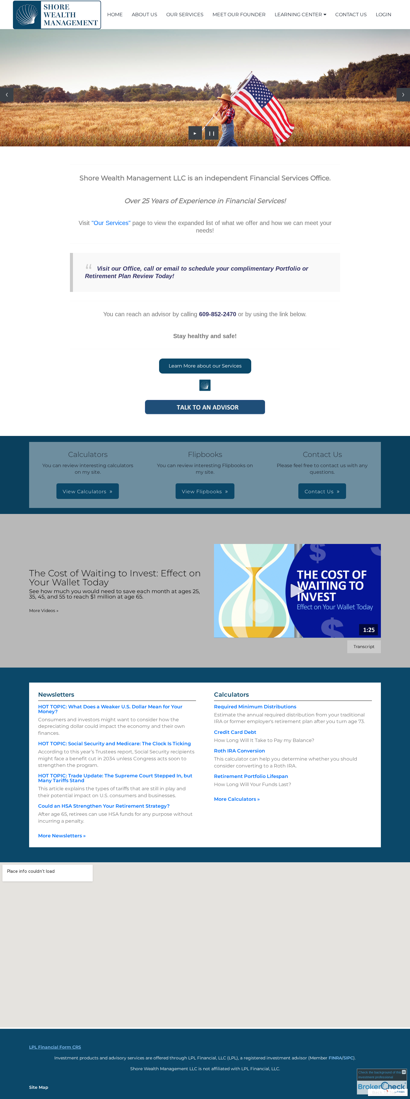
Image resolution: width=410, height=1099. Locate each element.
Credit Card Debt (235, 732)
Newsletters (56, 694)
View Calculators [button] (85, 491)
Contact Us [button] (319, 491)
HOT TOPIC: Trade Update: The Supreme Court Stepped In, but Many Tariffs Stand (115, 778)
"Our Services (110, 223)
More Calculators (237, 799)
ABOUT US (144, 14)
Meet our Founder (239, 14)
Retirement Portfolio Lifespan (251, 776)
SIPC (348, 1058)
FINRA (335, 1058)
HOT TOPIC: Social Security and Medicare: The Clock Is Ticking (114, 743)
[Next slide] (403, 94)
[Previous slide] (7, 94)
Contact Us (351, 14)
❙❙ (212, 133)
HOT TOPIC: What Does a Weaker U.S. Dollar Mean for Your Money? (110, 709)
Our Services (184, 14)
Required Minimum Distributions (255, 707)
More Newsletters (62, 836)
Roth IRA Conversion (239, 751)
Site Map (38, 1087)
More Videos (44, 610)
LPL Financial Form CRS (55, 1047)
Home (115, 14)
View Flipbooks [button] (202, 491)
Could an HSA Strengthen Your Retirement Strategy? (104, 806)
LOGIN (383, 14)
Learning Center (298, 14)
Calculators (231, 694)
